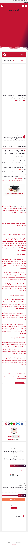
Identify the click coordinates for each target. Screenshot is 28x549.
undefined (10, 439)
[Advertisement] (14, 29)
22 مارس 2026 (22, 485)
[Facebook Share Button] (22, 423)
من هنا (20, 165)
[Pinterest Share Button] (17, 423)
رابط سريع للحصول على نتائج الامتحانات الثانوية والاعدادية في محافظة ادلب (14, 138)
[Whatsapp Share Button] (11, 423)
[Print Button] (6, 423)
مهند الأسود (22, 483)
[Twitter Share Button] (19, 423)
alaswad (14, 10)
